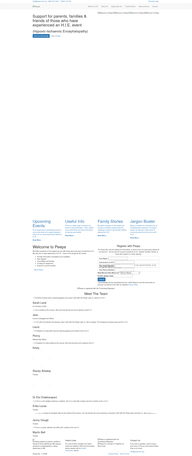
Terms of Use (124, 454)
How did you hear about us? (109, 273)
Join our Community (41, 36)
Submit (101, 279)
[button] (105, 6)
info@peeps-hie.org (40, 1)
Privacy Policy (133, 285)
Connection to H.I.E (107, 262)
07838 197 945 (65, 1)
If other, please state (105, 276)
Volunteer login (153, 1)
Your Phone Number (106, 270)
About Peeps (56, 36)
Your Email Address (107, 266)
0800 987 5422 (53, 1)
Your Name (103, 258)
